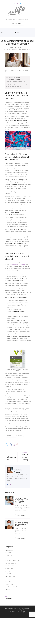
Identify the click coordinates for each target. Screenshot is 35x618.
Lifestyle (8, 565)
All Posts (18, 47)
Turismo (7, 584)
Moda (6, 571)
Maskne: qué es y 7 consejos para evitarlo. (22, 524)
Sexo (6, 581)
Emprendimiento (10, 560)
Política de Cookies (17, 611)
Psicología (8, 576)
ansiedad (9, 435)
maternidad (9, 568)
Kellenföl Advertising (16, 610)
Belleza (7, 550)
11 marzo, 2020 (13, 70)
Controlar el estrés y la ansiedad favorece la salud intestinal (16, 85)
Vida (6, 592)
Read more (21, 515)
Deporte (8, 558)
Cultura (7, 555)
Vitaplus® (25, 379)
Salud (6, 70)
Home (11, 47)
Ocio (6, 573)
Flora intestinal (18, 435)
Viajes (7, 589)
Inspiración (9, 563)
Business (8, 552)
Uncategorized (10, 586)
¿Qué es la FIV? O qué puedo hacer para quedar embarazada (22, 500)
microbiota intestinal (11, 439)
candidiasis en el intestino (17, 264)
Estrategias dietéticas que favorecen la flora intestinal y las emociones (15, 81)
